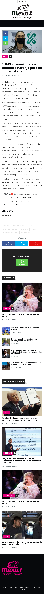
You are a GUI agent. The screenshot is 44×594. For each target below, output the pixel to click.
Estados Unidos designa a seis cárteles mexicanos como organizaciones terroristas (22, 419)
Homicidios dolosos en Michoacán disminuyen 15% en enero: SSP (24, 340)
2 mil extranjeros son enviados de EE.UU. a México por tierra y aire (26, 363)
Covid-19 (34, 229)
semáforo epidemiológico (10, 232)
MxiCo (7, 412)
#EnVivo (7, 194)
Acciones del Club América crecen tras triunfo (25, 328)
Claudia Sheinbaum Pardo (10, 229)
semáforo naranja (26, 232)
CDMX (5, 56)
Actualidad (9, 495)
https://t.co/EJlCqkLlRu (21, 197)
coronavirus (24, 229)
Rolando (28, 587)
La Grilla (22, 590)
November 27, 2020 (12, 205)
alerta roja (6, 225)
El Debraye (8, 453)
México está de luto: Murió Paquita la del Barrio (20, 315)
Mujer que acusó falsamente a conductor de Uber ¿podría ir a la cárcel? (22, 543)
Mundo (7, 309)
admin (17, 75)
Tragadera (19, 587)
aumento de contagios (19, 225)
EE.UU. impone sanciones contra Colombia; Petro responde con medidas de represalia (26, 352)
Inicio (4, 587)
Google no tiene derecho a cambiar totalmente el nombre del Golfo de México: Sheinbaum (21, 460)
